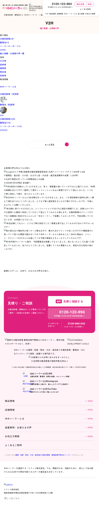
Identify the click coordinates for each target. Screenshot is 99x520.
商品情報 (49, 400)
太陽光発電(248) (7, 119)
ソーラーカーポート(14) (11, 126)
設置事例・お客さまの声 (49, 427)
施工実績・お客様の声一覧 (12, 53)
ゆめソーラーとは (49, 418)
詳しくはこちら (12, 498)
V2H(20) (3, 130)
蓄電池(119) (5, 122)
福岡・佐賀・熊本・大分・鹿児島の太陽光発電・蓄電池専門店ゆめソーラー (43, 455)
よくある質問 (85, 9)
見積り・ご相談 (76, 510)
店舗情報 (49, 409)
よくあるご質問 (13, 445)
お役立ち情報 (49, 436)
